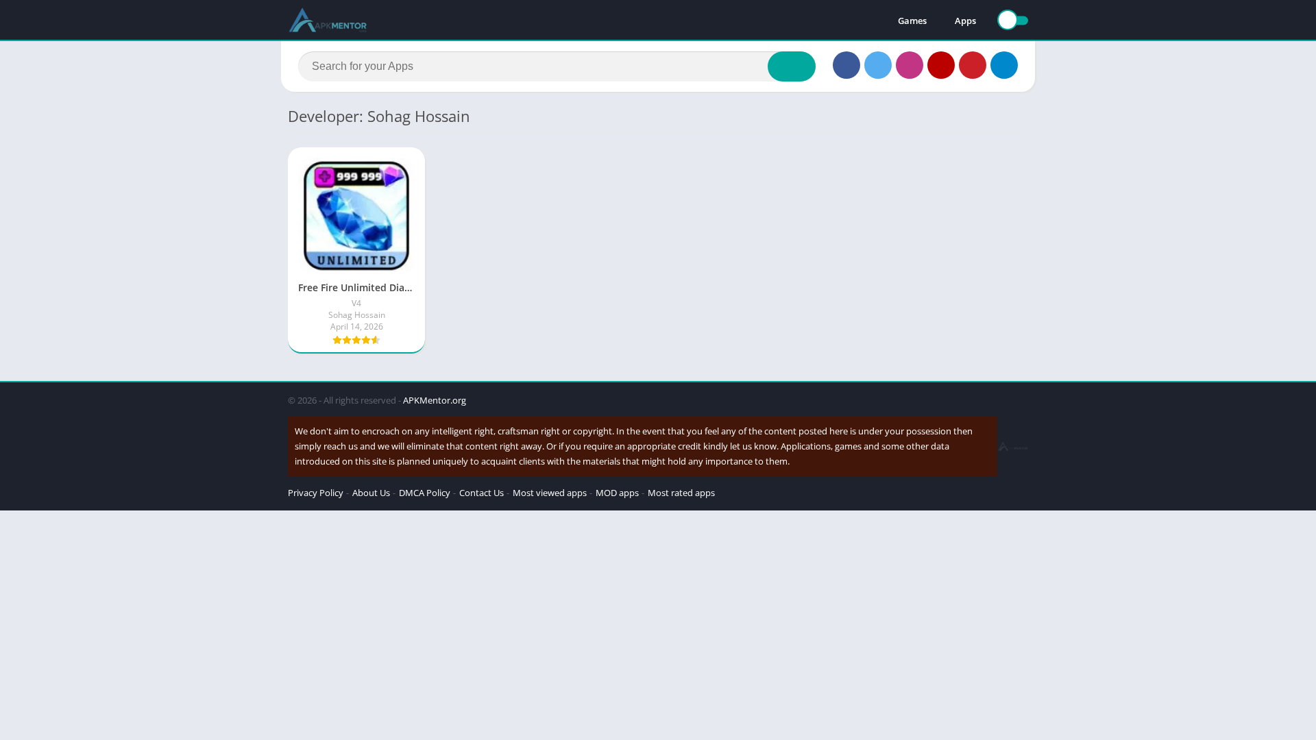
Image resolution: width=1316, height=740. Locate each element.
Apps (965, 20)
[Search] (792, 66)
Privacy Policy (315, 492)
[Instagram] (909, 65)
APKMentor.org (434, 400)
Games (912, 20)
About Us (371, 492)
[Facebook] (846, 65)
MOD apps (617, 492)
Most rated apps (681, 492)
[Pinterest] (972, 65)
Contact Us (481, 492)
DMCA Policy (424, 492)
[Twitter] (878, 65)
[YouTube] (941, 65)
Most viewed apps (550, 492)
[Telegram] (1004, 65)
